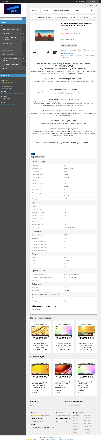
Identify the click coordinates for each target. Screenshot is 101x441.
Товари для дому (7, 43)
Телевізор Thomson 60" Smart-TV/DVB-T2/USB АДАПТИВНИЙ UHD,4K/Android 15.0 (63, 384)
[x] (34, 154)
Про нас (76, 10)
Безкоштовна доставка (70, 45)
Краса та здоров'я (8, 54)
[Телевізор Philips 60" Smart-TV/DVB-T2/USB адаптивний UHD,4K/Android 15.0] (40, 331)
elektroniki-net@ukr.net (8, 104)
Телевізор (56, 63)
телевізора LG (72, 71)
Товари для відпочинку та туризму (10, 59)
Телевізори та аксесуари (10, 30)
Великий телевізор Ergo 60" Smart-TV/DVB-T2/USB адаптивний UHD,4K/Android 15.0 (40, 384)
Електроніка (6, 33)
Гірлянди (5, 68)
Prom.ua (60, 437)
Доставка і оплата (7, 72)
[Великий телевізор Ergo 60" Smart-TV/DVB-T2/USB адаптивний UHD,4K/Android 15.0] (40, 370)
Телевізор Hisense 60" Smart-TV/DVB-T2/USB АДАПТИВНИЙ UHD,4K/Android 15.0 (85, 384)
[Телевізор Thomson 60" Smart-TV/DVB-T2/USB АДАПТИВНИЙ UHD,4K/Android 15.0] (63, 370)
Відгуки (32, 405)
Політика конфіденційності (73, 405)
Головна (35, 10)
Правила (67, 408)
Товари (45, 10)
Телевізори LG (50, 17)
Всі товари (4, 26)
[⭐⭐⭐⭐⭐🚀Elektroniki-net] (12, 9)
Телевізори (40, 17)
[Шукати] (24, 18)
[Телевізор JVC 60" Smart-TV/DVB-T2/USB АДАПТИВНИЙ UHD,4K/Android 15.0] (86, 331)
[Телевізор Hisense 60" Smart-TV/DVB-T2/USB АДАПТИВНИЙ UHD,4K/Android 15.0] (63, 331)
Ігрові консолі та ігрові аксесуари (9, 38)
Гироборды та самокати (10, 64)
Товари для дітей (7, 51)
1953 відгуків (81, 1)
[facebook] (32, 154)
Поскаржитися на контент (51, 439)
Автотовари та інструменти (11, 47)
